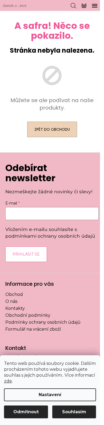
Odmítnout (26, 411)
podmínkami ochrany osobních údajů (50, 236)
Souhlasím (74, 411)
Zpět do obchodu (52, 129)
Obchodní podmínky (27, 315)
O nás (11, 301)
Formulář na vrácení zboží (33, 329)
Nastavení (50, 394)
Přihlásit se (26, 254)
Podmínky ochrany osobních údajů (43, 322)
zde (8, 381)
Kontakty (15, 308)
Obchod (14, 294)
